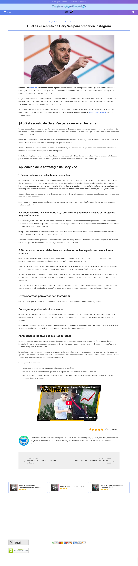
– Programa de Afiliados (103, 521)
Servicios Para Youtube (64, 518)
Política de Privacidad (92, 555)
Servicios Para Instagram (65, 507)
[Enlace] (133, 12)
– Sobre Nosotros (100, 515)
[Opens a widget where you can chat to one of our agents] (130, 562)
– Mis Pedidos (99, 507)
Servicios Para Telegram (64, 525)
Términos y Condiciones (63, 555)
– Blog (96, 510)
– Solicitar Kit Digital (101, 529)
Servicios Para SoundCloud (65, 521)
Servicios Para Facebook (64, 511)
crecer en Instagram (98, 112)
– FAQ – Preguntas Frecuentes (105, 513)
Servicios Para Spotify (63, 529)
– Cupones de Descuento (104, 524)
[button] (25, 12)
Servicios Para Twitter (63, 514)
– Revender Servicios (102, 527)
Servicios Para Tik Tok (63, 532)
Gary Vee (33, 88)
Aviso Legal (78, 555)
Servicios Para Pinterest (64, 536)
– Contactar (98, 518)
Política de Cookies (45, 555)
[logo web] (69, 7)
